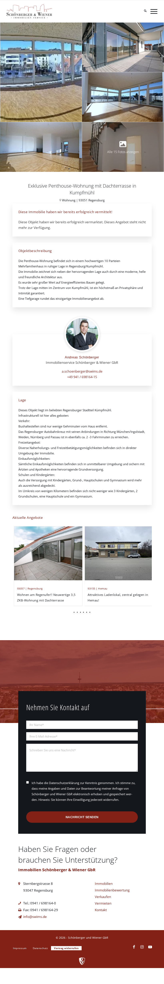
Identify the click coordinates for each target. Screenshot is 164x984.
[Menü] (151, 11)
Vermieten (103, 903)
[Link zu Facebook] (134, 947)
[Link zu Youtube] (150, 947)
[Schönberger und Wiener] (39, 11)
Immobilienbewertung (112, 890)
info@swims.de (35, 916)
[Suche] (143, 11)
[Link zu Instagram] (142, 947)
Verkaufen (103, 896)
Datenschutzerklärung (64, 783)
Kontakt (101, 910)
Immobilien (104, 883)
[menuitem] (143, 11)
